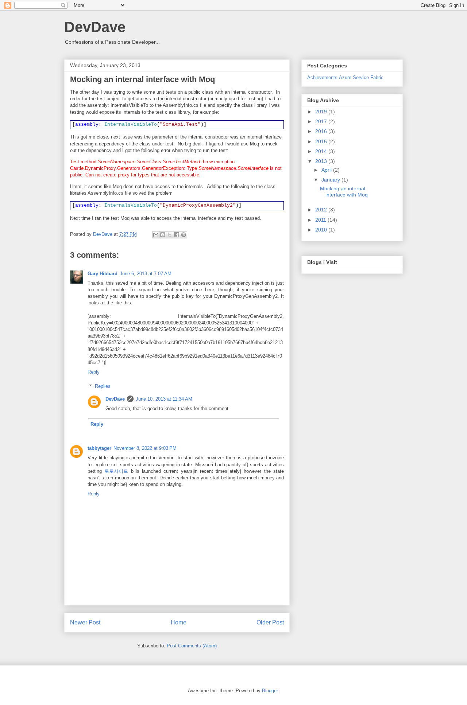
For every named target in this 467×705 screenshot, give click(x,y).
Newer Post (85, 622)
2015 (321, 141)
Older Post (270, 622)
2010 (321, 230)
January (331, 180)
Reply (94, 372)
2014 (321, 151)
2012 (321, 210)
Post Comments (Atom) (192, 645)
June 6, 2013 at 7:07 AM (145, 273)
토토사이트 (116, 471)
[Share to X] (169, 234)
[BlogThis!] (162, 234)
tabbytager (99, 448)
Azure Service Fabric (361, 77)
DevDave (95, 27)
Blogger (270, 690)
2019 (321, 111)
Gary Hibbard (102, 273)
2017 (321, 121)
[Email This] (155, 234)
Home (178, 622)
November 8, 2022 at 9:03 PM (145, 448)
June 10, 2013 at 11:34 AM (164, 399)
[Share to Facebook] (176, 234)
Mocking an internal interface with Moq (344, 192)
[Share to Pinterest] (183, 234)
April (327, 170)
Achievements (322, 77)
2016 (321, 131)
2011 (321, 220)
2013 (321, 161)
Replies (103, 386)
